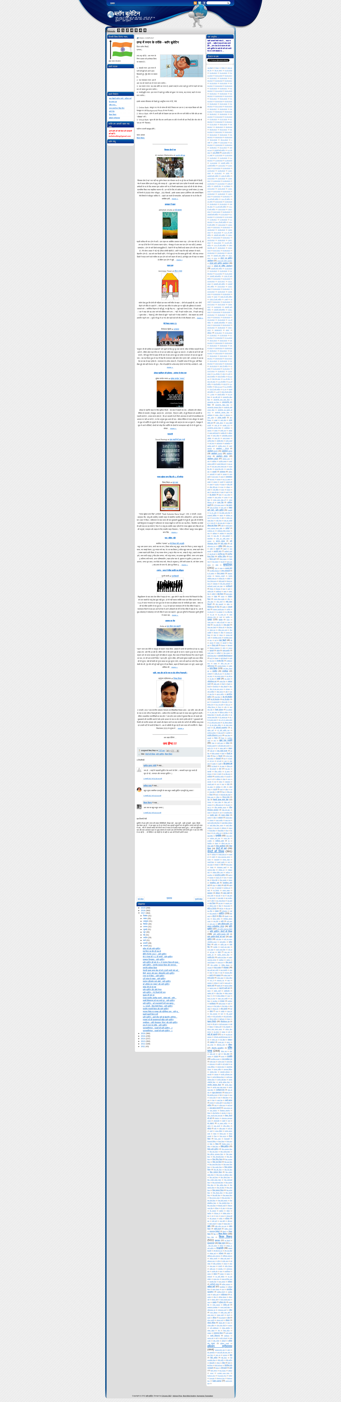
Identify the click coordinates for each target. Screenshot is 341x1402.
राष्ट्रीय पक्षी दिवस (221, 1079)
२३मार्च (226, 299)
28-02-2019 (223, 340)
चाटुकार (211, 643)
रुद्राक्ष (225, 1095)
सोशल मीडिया (211, 1323)
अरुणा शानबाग (226, 438)
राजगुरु (216, 1056)
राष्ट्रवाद (216, 1074)
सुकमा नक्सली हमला (225, 1299)
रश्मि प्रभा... (113, 105)
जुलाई (145, 929)
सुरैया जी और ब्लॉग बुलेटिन (151, 948)
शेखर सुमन (221, 1243)
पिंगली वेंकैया (212, 830)
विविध (208, 1146)
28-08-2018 (228, 348)
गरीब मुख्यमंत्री (219, 604)
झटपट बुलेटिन (220, 694)
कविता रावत (147, 785)
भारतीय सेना (210, 957)
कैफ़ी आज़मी (221, 581)
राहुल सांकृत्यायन (217, 1092)
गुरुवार (209, 619)
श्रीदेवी (228, 1253)
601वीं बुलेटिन (217, 384)
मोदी (231, 1024)
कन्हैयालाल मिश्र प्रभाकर (223, 531)
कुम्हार (221, 568)
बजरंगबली (219, 888)
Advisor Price (177, 1396)
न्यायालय (209, 805)
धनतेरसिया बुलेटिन (219, 776)
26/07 (227, 330)
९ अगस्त (212, 394)
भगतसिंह (215, 947)
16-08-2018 (226, 212)
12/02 (227, 173)
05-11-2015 (218, 106)
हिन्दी (229, 1363)
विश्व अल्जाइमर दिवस (227, 1149)
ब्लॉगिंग (215, 944)
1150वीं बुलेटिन (211, 165)
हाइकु (229, 1350)
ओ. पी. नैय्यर (215, 518)
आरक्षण (209, 482)
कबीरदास (215, 533)
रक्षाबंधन (212, 1042)
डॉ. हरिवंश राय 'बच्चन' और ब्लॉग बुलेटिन (156, 984)
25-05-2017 (211, 315)
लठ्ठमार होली (219, 1103)
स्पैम (219, 1330)
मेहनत (228, 1019)
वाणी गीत (111, 111)
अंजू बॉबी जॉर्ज (216, 397)
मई (144, 935)
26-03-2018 (216, 325)
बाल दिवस (212, 903)
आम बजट (212, 479)
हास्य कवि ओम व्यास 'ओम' (223, 1352)
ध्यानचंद (209, 781)
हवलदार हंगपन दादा (220, 1350)
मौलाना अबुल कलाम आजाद (214, 1029)
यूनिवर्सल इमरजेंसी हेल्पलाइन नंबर (222, 1037)
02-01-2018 (218, 75)
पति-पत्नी (215, 812)
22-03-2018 (226, 279)
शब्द (208, 1221)
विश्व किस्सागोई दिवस (218, 1157)
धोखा (224, 779)
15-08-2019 (213, 204)
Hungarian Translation (205, 1396)
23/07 (216, 296)
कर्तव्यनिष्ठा (210, 538)
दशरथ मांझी (223, 748)
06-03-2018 (228, 106)
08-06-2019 (219, 127)
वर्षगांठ (209, 1128)
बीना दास (228, 908)
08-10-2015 (223, 129)
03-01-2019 (223, 83)
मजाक (216, 972)
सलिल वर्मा (211, 1286)
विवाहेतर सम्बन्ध (226, 1144)
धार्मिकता (218, 779)
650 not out (218, 387)
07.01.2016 (213, 124)
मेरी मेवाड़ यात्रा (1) (170, 323)
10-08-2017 (213, 147)
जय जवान (209, 676)
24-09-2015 (217, 307)
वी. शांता (223, 1208)
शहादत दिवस (227, 1223)
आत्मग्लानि (212, 474)
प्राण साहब (210, 864)
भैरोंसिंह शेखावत (225, 965)
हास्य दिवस (210, 1355)
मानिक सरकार (222, 1003)
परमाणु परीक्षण (225, 815)
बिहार (220, 906)
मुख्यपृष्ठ (169, 898)
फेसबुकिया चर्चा (214, 883)
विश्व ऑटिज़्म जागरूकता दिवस (215, 1154)
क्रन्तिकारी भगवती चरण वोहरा (215, 586)
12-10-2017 (218, 173)
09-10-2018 (213, 140)
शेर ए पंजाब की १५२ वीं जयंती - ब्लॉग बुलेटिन (157, 957)
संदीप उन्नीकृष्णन (217, 1263)
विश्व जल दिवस (217, 1162)
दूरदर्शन (214, 764)
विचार (215, 1136)
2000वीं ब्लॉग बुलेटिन (219, 255)
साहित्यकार (224, 1294)
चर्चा (215, 640)
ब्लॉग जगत (212, 924)
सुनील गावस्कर (216, 1305)
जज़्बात (215, 663)
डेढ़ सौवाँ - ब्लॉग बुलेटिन (222, 715)
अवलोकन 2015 (222, 456)
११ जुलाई (209, 155)
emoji (211, 1373)
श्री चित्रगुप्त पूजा (218, 1251)
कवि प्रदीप (224, 543)
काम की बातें (212, 554)
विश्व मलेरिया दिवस (222, 1185)
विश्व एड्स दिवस (214, 1151)
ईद (231, 492)
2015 (143, 1036)
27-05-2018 (223, 335)
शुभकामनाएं (210, 1243)
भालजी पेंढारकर (211, 962)
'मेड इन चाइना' (218, 70)
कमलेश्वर (222, 533)
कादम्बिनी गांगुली (228, 551)
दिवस (214, 756)
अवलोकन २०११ (212, 451)
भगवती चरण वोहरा (225, 947)
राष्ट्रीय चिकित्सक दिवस (218, 1077)
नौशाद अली (227, 802)
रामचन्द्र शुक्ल (220, 1067)
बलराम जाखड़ (226, 890)
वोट (208, 1216)
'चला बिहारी (210, 68)
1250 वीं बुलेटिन (225, 176)
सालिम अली (215, 1294)
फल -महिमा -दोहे (170, 538)
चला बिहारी (222, 640)
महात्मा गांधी (210, 985)
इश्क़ (208, 492)
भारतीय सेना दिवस (221, 957)
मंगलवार (226, 968)
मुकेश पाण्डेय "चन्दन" (178, 378)
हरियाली (224, 1341)
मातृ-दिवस (215, 1001)
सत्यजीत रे (221, 1269)
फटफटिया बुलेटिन (220, 875)
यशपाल (223, 1032)
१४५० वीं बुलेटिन (225, 199)
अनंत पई (216, 425)
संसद (231, 1263)
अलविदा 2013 (222, 446)
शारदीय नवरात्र (228, 1229)
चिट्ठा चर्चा (215, 645)
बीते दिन (221, 908)
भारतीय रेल (210, 954)
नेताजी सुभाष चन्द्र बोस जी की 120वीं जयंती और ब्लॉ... (161, 970)
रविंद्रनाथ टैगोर (221, 1045)
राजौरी (218, 1064)
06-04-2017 (213, 109)
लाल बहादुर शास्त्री (215, 1108)
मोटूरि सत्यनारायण (223, 1024)
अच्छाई (215, 420)
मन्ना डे (212, 980)
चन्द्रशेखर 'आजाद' (217, 637)
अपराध (216, 430)
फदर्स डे (230, 875)
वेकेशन (228, 1211)
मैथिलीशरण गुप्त (225, 1021)
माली (229, 1003)
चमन (211, 640)
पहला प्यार (227, 820)
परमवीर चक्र (214, 815)
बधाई (208, 890)
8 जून (224, 389)
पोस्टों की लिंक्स (150, 754)
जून (144, 932)
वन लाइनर (210, 1123)
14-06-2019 (221, 194)
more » (175, 199)
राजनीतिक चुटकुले (215, 1059)
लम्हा (215, 1105)
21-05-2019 (223, 271)
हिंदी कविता (213, 1357)
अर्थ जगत (211, 443)
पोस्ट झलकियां (220, 846)
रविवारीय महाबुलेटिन (218, 1048)
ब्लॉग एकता (229, 921)
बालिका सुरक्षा (213, 906)
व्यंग (213, 1216)
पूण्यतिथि (209, 841)
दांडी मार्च (212, 751)
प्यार (208, 854)
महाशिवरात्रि (227, 991)
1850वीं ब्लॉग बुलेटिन (219, 235)
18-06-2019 (211, 230)
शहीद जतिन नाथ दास (220, 1226)
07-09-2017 (228, 122)
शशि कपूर (230, 1221)
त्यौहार (228, 743)
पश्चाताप (212, 820)
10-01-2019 (223, 142)
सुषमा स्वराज (210, 1315)
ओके (223, 518)
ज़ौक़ (227, 691)
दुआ (225, 758)
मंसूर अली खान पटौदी (212, 970)
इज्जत (221, 487)
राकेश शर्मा (212, 1054)
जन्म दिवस (213, 668)
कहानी (218, 549)
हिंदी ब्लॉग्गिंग (229, 1360)
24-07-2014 (211, 304)
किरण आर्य (213, 559)
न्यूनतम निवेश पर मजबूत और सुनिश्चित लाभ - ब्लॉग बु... (161, 1011)
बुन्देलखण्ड (224, 911)
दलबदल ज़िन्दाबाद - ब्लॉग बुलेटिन (153, 959)
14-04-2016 (226, 191)
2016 (143, 1033)
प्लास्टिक (228, 872)
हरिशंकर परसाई (224, 1343)
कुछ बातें (222, 562)
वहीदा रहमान (222, 1128)
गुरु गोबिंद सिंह (228, 612)
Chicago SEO (166, 1396)
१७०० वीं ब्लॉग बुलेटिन (220, 222)
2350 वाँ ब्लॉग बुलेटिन (216, 299)
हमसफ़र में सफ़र (170, 204)
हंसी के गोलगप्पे (223, 1338)
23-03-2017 (226, 289)
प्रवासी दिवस (210, 862)
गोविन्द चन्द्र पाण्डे (222, 630)
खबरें (229, 589)
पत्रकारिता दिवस (228, 812)
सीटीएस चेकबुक (222, 1297)
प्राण (229, 862)
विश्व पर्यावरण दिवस (216, 1172)
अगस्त (145, 927)
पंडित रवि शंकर (226, 810)
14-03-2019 (216, 191)
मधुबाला (218, 975)
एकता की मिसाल (214, 507)
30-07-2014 (218, 363)
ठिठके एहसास (219, 709)
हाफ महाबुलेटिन (211, 1352)
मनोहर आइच (220, 978)
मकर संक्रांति (224, 970)
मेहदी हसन (222, 1019)
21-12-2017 (218, 273)
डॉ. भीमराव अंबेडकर (227, 722)
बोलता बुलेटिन (216, 919)
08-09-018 (229, 127)
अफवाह (230, 430)
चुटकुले (212, 650)
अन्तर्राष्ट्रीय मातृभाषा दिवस (214, 428)
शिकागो (224, 1231)
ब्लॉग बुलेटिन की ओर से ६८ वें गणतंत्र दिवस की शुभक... (161, 962)
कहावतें (225, 549)
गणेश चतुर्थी (219, 601)
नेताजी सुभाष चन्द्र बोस (220, 800)
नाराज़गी (170, 434)
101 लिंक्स (216, 153)
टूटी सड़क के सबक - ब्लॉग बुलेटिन (154, 979)
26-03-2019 (226, 325)
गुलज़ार (221, 619)
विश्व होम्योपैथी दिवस (224, 1203)
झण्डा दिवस (217, 697)
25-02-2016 (216, 312)
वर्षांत (215, 1128)
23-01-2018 (221, 286)
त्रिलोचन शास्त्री (211, 746)
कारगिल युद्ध (221, 554)
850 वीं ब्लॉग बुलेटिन (227, 392)
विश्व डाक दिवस (228, 1162)
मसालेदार (209, 983)
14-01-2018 (221, 188)
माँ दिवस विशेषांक (220, 996)
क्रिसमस (218, 589)
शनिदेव (220, 1218)
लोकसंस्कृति (216, 1121)
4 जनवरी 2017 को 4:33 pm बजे (152, 795)
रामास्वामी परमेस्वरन (225, 1072)
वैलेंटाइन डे (217, 1213)
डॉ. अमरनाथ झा (223, 717)
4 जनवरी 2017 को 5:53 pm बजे (152, 813)
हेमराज (217, 1368)
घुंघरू (215, 635)
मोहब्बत (211, 1027)
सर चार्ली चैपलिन (219, 1276)
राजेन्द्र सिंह (229, 1061)
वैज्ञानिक (209, 1213)
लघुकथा (212, 1103)
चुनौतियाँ (219, 653)
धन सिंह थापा (227, 774)
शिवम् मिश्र (210, 1237)
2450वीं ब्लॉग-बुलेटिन (219, 309)
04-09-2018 (218, 96)
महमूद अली (227, 983)
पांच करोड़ (216, 828)
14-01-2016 (211, 188)
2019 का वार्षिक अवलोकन (223, 266)
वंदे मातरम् (178, 210)
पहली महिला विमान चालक (216, 825)
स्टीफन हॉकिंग (210, 1325)
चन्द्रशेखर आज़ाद (228, 637)
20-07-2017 (216, 250)
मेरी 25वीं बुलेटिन (228, 1016)
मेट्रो (222, 1014)
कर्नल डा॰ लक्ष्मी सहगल (223, 538)
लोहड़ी (223, 1121)
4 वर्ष (229, 374)
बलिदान (218, 893)
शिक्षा (215, 1234)
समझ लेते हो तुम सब (149, 987)
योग (208, 1039)
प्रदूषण (209, 859)
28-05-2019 (213, 345)
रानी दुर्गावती (225, 1064)
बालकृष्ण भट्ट (228, 903)
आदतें (218, 474)
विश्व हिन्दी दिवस (211, 1200)
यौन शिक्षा (222, 1039)
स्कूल (228, 1323)
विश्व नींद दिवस (228, 1169)
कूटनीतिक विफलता (214, 571)
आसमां (211, 484)
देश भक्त (227, 769)
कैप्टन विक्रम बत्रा (211, 581)
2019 (143, 908)
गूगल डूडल (227, 625)
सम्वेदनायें (209, 1276)
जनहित (230, 666)
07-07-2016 (223, 119)
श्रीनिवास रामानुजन (227, 1256)
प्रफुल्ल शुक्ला (226, 859)
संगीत (218, 1261)
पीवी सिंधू (225, 833)
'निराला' (217, 68)
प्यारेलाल (214, 854)
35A (223, 374)
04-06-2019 (223, 93)
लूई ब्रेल (224, 1113)
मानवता (222, 1001)
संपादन (225, 1263)
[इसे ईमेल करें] (170, 751)
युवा (222, 1034)
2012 (143, 1044)
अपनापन (209, 430)
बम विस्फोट (216, 890)
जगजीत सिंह (220, 661)
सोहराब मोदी (222, 1323)
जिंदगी (223, 684)
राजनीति (229, 1056)
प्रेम (222, 864)
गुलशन (228, 619)
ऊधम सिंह (220, 502)
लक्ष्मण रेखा (219, 1100)
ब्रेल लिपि (215, 921)
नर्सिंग (224, 787)
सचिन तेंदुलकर (228, 1266)
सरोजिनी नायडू (214, 1284)
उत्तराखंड (209, 497)
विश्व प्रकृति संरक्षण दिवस (214, 1180)
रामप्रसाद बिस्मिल (228, 1069)
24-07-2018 (221, 304)
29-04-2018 (213, 356)
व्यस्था (222, 1216)
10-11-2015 (223, 147)
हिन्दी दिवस (210, 1365)
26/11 (209, 333)
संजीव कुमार (225, 1261)
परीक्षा (214, 817)
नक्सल (220, 781)
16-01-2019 (221, 209)
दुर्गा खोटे (230, 758)
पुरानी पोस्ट (198, 899)
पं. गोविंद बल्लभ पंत (218, 805)
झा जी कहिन (226, 699)
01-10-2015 (223, 73)
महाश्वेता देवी (210, 993)
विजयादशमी (227, 1139)
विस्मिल (217, 1208)
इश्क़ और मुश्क (215, 492)
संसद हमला (212, 1266)
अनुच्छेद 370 (226, 425)
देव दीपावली (214, 766)
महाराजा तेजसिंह (228, 985)
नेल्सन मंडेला (217, 802)
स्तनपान (230, 1325)
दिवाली (220, 756)
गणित (228, 599)
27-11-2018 (228, 338)
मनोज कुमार (210, 978)
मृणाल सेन (229, 1011)
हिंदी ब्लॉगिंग (221, 1360)
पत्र (221, 812)
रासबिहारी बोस (220, 1090)
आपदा (222, 477)
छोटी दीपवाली (224, 658)
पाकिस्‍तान (224, 828)
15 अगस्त (210, 201)
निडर (223, 792)
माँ (213, 996)
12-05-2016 (211, 171)
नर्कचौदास (218, 787)
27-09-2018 (218, 338)
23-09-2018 (226, 294)
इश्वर (222, 492)
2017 (143, 913)
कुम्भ (216, 568)
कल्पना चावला (220, 541)
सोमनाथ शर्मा (220, 1320)
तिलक (222, 738)
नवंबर (145, 918)
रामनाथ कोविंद (217, 1069)
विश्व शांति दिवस (216, 1195)
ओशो (222, 525)
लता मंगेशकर (227, 1103)
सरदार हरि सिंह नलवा (227, 1279)
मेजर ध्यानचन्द (213, 1014)
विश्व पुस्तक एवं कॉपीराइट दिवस (224, 1175)
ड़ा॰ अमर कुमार (213, 712)
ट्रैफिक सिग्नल (211, 707)
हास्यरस (225, 1355)
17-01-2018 (224, 214)
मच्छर (211, 972)
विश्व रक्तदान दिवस (218, 1190)
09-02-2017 (218, 132)
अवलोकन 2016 (212, 459)
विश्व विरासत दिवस (218, 1193)
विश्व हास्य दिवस (226, 1198)
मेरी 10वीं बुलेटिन (217, 1016)
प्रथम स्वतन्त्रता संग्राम (224, 857)
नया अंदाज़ (210, 787)
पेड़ (229, 841)
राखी (219, 1054)
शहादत (220, 1223)
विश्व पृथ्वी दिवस (214, 1177)
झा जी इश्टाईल (227, 697)
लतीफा (209, 1105)
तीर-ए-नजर (178, 271)
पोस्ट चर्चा (210, 846)
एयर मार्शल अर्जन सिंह (224, 513)
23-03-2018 (211, 291)
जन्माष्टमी (209, 673)
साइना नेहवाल (215, 1289)
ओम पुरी (213, 523)
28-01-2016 (213, 340)
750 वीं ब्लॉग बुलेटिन (215, 389)
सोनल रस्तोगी (210, 1320)
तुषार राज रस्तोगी (225, 740)
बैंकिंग (220, 916)
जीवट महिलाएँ (224, 686)
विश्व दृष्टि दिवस (218, 1169)
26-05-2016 (211, 327)
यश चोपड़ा (216, 1032)
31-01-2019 (216, 369)
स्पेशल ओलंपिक (226, 1328)
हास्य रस (218, 1355)
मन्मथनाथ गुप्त (220, 980)
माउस (228, 996)
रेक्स (219, 1097)
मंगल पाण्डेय (217, 967)
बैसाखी (226, 916)
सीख (215, 1297)
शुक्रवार (217, 1240)
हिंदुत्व (218, 1363)
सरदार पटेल (216, 1279)
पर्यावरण (220, 817)
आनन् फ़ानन (215, 477)
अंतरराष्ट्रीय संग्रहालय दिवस (214, 407)
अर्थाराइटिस (227, 443)
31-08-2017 (221, 371)
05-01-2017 (213, 98)
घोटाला (221, 635)
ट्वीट (225, 707)
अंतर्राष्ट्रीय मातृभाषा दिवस (222, 412)
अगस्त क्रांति (222, 417)
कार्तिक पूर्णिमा (222, 556)
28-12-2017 (223, 351)
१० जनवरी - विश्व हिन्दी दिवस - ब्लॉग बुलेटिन (157, 1006)
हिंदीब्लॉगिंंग (212, 1363)
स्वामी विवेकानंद (215, 1335)
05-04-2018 (218, 101)
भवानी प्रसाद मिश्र (220, 949)
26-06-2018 (221, 327)
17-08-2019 (223, 219)
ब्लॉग (222, 921)
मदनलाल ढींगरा (228, 972)
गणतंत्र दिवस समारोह (219, 599)
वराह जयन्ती (217, 1126)
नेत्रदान (209, 802)
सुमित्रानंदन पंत (211, 1310)
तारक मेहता (227, 735)
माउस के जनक (211, 998)
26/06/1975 (218, 330)
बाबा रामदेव (220, 898)
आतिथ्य (230, 471)
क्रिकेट (211, 589)
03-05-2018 (228, 86)
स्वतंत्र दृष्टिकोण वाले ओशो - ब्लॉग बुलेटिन (157, 981)
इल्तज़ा (228, 489)
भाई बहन (212, 952)
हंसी (217, 1338)
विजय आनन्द (223, 1136)
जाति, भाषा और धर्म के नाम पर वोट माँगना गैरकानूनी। (170, 673)
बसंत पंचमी (226, 893)
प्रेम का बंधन (229, 864)
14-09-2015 (216, 196)
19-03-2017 (226, 237)
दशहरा (230, 748)
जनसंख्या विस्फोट (221, 666)
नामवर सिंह (212, 792)
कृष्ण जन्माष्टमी (225, 571)
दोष (215, 774)
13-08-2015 (226, 181)
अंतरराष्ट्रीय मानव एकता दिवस (222, 399)
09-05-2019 (223, 135)
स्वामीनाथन (226, 1335)
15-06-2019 (228, 201)
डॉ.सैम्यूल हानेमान (211, 733)
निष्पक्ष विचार (177, 678)
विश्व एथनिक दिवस (225, 1151)
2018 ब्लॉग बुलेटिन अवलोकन (224, 261)
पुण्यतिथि (218, 835)
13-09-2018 (211, 183)
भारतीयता (221, 960)
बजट (213, 888)
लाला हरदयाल (213, 1110)
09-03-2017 (228, 132)
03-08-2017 (223, 88)
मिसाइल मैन (215, 1009)
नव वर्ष (215, 789)
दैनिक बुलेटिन (218, 771)
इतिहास (228, 487)
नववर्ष (221, 789)
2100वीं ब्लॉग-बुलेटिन (215, 276)
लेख (229, 1113)
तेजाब (213, 743)
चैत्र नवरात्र (227, 653)
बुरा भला (175, 482)
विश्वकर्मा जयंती (222, 1205)
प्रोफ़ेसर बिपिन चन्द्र (218, 872)
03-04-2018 (218, 86)
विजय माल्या (217, 1139)
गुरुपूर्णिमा (228, 617)
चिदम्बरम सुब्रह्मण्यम (215, 648)
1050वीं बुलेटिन (226, 153)
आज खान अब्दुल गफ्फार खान (219, 466)
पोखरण (216, 843)
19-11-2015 (217, 243)
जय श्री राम (229, 676)
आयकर (218, 479)
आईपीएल (214, 461)
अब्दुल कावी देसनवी (214, 433)
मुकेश (211, 1011)
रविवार (230, 1045)
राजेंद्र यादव (213, 1061)
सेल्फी (208, 1318)
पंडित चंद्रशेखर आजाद (220, 807)
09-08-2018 (228, 137)
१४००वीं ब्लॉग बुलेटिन (212, 199)
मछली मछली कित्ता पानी (150, 1014)
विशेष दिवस (215, 1146)
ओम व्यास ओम (221, 523)
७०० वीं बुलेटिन (228, 387)
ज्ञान (231, 691)
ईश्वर (220, 495)
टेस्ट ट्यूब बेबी (219, 704)
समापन (228, 1274)
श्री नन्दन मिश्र (228, 1251)
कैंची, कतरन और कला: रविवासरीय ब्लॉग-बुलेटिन (158, 973)
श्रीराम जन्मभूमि (213, 1258)
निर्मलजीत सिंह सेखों (225, 794)
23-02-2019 (216, 289)
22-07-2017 (221, 281)
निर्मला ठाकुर (210, 797)
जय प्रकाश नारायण (219, 676)
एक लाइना (229, 505)
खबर (224, 589)
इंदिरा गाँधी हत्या (214, 487)
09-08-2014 (218, 137)
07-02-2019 (218, 117)
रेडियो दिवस (225, 1097)
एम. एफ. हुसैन (213, 513)
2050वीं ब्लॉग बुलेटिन (216, 268)
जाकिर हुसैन (216, 684)
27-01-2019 (228, 333)
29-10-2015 (228, 358)
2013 (143, 1041)
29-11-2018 (213, 361)
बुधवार (217, 911)
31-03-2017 (226, 369)
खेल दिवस (220, 594)
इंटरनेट (217, 484)
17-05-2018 (218, 217)
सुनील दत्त (226, 1305)
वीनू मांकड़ (229, 1208)
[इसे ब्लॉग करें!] (172, 751)
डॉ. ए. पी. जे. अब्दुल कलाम (225, 720)
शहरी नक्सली (212, 1223)
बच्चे (225, 885)
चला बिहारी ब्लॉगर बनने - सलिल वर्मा (120, 98)
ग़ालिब (228, 604)
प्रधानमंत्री (216, 859)
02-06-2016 (223, 78)
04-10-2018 (228, 96)
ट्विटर (219, 707)
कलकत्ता (209, 541)
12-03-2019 (216, 168)
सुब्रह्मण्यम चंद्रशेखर (212, 1307)
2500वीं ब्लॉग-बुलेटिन (219, 322)
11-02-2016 (228, 155)
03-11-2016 (218, 91)
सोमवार (228, 1320)
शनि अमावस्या (213, 1218)
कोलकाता (215, 583)
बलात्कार (209, 893)
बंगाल (214, 885)
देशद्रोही (209, 771)
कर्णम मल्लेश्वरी (226, 536)
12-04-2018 (226, 168)
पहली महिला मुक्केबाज (227, 823)
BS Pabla (223, 1370)
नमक (223, 784)
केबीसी (228, 578)
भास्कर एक (220, 962)
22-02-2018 (216, 279)
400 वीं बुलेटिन (211, 376)
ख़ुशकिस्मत (218, 591)
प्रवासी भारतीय (220, 862)
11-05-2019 (223, 158)
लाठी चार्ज (230, 1105)
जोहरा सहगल (220, 691)
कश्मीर (211, 549)
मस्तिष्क (216, 983)
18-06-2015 (226, 227)
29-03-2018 (228, 353)
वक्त (229, 1121)
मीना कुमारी (224, 1009)
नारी (218, 792)
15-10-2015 (223, 204)
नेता (208, 799)
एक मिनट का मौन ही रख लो (152, 951)
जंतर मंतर (211, 661)
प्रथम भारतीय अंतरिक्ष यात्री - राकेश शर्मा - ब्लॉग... (159, 998)
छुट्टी (211, 658)
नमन (228, 784)
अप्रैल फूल (223, 430)
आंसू (208, 461)
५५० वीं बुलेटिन (222, 381)
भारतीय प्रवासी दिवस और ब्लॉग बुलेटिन (156, 1009)
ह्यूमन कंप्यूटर (214, 1370)
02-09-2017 (228, 80)
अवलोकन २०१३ (216, 454)
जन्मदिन (214, 671)
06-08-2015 (218, 111)
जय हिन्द (212, 679)
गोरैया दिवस (229, 627)
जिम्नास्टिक (215, 686)
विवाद (217, 1144)
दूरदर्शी (219, 764)
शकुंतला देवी (229, 1216)
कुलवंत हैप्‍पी (228, 568)
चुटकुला (230, 648)
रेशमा (213, 1100)
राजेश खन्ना (212, 1064)
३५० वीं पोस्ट (216, 374)
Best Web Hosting (189, 1396)
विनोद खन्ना (229, 1141)
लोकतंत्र (217, 1118)
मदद (221, 972)
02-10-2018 (213, 83)
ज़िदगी (228, 684)
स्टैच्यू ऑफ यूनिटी (221, 1325)
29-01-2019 (218, 353)
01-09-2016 (213, 73)
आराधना (215, 482)
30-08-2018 (228, 363)
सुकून (208, 1302)
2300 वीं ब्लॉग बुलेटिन (226, 296)
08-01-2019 (223, 124)
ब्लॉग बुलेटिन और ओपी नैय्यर (152, 990)
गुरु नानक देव (222, 614)
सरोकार (230, 1281)
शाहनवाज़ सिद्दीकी (215, 1231)
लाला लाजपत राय (228, 1108)
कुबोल (217, 565)
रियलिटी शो (227, 1092)
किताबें (230, 556)
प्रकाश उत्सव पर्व (222, 854)
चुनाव (218, 650)
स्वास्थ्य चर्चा (210, 1338)
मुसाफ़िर (222, 1011)
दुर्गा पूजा (212, 761)
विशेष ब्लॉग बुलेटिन (212, 1149)
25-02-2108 (226, 312)
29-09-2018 (218, 358)
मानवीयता (230, 1001)
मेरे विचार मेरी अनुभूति (177, 543)
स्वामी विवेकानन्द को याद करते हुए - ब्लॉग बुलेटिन (159, 1000)
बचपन (219, 885)
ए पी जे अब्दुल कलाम (219, 505)
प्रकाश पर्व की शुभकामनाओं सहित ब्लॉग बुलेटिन (158, 1020)
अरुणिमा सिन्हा (210, 441)
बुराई (231, 911)
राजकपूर (209, 1056)
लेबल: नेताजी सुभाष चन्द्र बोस (214, 1115)
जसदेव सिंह (222, 681)
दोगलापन (209, 774)
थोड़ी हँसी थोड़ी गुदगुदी (223, 746)
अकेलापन (228, 415)
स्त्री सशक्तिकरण (214, 1328)
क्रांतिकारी (229, 586)
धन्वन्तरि (228, 776)
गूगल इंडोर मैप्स (217, 625)
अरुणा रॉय (217, 438)
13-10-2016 (221, 183)
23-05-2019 (221, 291)
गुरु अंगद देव (210, 612)
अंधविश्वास (209, 415)
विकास (214, 1133)
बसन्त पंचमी (210, 895)
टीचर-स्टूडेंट (225, 702)
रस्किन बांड (224, 1051)
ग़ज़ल (215, 596)
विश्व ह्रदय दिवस (211, 1205)
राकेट (231, 1051)
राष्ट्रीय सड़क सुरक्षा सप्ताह (219, 1087)
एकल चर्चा (223, 507)
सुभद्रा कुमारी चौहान (225, 1307)
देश (220, 769)
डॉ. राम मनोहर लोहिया (215, 725)
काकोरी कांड (217, 551)
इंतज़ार (223, 484)
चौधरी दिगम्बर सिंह (211, 656)
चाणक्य (218, 643)
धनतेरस (209, 776)
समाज (215, 1274)
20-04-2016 (221, 248)
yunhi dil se (180, 155)
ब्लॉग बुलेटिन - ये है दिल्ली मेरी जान (154, 992)
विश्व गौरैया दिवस (217, 1159)
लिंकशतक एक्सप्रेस (225, 1110)
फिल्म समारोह (223, 880)
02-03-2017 (213, 78)
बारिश (212, 901)
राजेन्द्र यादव (221, 1061)
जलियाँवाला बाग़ (211, 681)
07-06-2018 (213, 119)
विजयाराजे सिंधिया (211, 1141)
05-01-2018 (223, 98)
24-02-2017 (216, 302)
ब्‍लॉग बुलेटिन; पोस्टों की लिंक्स (221, 931)
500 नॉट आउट (216, 379)
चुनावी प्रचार (210, 653)
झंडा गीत (212, 694)
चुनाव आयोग (226, 650)
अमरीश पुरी (223, 433)
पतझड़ (209, 812)
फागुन (225, 877)
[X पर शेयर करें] (175, 751)
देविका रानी (229, 766)
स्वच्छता (209, 1333)
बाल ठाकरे (230, 901)
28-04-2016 (218, 343)
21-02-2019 (228, 268)
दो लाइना (227, 771)
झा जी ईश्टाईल (215, 699)
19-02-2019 (216, 237)
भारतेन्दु (228, 960)
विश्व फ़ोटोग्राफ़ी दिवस (217, 1182)
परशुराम (209, 817)
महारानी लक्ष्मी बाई (224, 988)
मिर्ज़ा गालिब (225, 1006)
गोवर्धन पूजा (212, 630)
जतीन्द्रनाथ (210, 666)
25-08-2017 (216, 317)
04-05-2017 (213, 93)
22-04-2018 (211, 281)
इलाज (222, 489)
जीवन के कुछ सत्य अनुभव (216, 689)
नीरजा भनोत (226, 797)
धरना (208, 779)
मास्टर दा (209, 1006)
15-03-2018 (218, 201)
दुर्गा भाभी (219, 761)
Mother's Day (221, 1378)
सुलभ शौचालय (214, 1312)
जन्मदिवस (225, 671)
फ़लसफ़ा (211, 877)
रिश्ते (221, 1095)
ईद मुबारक (213, 495)
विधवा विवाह (221, 1141)
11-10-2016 (213, 163)
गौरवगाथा (216, 632)
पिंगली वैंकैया (221, 830)
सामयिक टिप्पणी (221, 1292)
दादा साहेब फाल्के (222, 751)
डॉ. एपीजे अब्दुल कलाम (214, 722)
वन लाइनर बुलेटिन (222, 1123)
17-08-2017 (213, 219)
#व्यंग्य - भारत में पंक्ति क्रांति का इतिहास (170, 570)
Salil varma (216, 1381)
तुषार (215, 740)
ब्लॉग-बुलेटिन (223, 942)
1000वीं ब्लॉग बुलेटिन (219, 150)
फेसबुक (230, 880)
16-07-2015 (216, 212)
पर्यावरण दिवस (229, 817)
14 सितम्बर (227, 186)
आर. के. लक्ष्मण (226, 479)
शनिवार (227, 1218)
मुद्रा (217, 1011)
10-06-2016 (218, 145)
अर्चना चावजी (229, 441)
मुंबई (231, 1009)
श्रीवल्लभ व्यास (211, 1261)
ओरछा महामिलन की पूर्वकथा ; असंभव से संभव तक (170, 373)
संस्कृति (220, 1266)
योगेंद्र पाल (214, 1039)
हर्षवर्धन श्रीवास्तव (114, 118)
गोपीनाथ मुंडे (221, 627)
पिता (227, 830)
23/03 (209, 296)
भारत (219, 952)
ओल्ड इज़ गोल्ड (212, 526)
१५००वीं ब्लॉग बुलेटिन (220, 206)
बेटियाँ (214, 916)
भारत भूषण (227, 952)
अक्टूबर (145, 921)
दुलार (225, 761)
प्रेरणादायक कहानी (221, 867)
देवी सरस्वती (213, 769)
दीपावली (218, 758)
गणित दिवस (210, 601)
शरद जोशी (222, 1221)
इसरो (227, 492)
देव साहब (222, 766)
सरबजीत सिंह (213, 1281)
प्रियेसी (216, 864)
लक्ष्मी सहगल (228, 1100)
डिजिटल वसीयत (224, 712)
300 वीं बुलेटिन (224, 366)
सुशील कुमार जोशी (149, 765)
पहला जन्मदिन (219, 820)
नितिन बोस (229, 792)
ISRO (230, 1375)
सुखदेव (214, 1302)
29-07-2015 (223, 356)
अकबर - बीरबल (219, 415)
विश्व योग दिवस (220, 1187)
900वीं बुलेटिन (221, 394)
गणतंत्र (222, 596)
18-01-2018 (221, 225)
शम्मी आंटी (214, 1221)
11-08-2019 (228, 160)
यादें (229, 1032)
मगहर (231, 970)
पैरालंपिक (209, 843)
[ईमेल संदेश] (167, 751)
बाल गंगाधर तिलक (220, 901)
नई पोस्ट (141, 899)
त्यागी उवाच (220, 743)
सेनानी (228, 1315)
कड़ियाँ (227, 528)
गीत (218, 607)
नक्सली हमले (210, 784)
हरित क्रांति (216, 1341)
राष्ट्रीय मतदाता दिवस (214, 1085)
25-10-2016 (211, 320)
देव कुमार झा (113, 102)
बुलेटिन (221, 913)
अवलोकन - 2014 (222, 448)
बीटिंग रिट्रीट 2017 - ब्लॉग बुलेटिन (154, 954)
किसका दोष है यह (170, 150)
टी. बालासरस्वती (215, 702)
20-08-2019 (211, 253)
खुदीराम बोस (210, 591)
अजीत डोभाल (219, 423)
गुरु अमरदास (219, 612)
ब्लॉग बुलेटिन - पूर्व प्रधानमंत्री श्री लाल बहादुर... (159, 1003)
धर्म (213, 779)
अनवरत (176, 329)
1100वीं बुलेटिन (225, 163)
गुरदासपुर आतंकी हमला (218, 609)
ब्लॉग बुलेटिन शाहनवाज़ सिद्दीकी (224, 929)
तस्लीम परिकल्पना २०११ (214, 735)
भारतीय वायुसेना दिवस (223, 954)
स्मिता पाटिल (226, 1330)
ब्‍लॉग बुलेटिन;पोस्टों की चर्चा (216, 937)
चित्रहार (223, 645)
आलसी (221, 482)
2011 (143, 1046)
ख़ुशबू (225, 591)
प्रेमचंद (211, 867)
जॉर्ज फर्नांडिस (210, 691)
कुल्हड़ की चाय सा (148, 995)
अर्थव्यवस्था (219, 443)
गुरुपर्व (220, 617)
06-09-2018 (223, 114)
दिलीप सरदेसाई (215, 753)
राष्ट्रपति (209, 1074)
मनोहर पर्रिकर (229, 978)
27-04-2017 (213, 335)
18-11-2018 (217, 232)
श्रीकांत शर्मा (213, 1253)
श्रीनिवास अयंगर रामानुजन (213, 1256)
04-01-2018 (228, 91)
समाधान (222, 1274)
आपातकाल (229, 477)
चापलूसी (224, 643)
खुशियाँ (213, 594)
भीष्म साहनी (229, 962)
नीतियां (217, 797)
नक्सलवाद (227, 781)
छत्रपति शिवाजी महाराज (225, 656)
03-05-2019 (213, 88)
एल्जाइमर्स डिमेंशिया (212, 515)
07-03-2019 (228, 117)
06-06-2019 (223, 109)
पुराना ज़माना (229, 836)
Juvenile (211, 1378)
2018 (143, 910)
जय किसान (227, 673)
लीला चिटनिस (216, 1113)
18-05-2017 (216, 227)
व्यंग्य (217, 1216)
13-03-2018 (221, 178)
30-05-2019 (223, 361)
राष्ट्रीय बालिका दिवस (150, 968)
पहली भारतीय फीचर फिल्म (213, 823)
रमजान (228, 1042)
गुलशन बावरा (210, 622)
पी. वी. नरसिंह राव (216, 833)
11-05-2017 (213, 158)
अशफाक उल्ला (226, 459)
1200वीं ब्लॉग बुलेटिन (212, 176)
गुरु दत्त (212, 614)
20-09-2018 (221, 253)
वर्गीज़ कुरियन (226, 1126)
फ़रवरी (145, 943)
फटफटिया (209, 875)
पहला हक (170, 265)
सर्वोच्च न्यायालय (226, 1284)
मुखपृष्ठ (112, 3)
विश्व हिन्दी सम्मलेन (222, 1200)
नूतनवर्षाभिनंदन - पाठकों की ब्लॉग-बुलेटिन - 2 (157, 1028)
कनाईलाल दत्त (210, 531)
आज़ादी (214, 471)
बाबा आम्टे (229, 895)
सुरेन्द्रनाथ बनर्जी (222, 1310)
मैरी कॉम (215, 1024)
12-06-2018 (221, 171)
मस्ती (221, 983)
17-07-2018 (228, 217)
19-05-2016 (211, 240)
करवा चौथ (216, 536)
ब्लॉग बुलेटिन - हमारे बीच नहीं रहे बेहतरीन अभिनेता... (160, 1017)
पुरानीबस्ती (175, 576)
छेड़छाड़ (216, 658)
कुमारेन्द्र (227, 564)
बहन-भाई (218, 895)
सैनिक (214, 1318)
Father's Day (211, 1375)
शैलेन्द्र (221, 1245)
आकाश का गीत (170, 621)
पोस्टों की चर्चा (221, 848)
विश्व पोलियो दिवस (225, 1177)
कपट (208, 533)
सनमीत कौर (214, 1271)
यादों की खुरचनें (212, 1034)
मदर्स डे (211, 975)
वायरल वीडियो (218, 1131)
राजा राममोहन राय (227, 1059)
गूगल (208, 625)
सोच (228, 1318)
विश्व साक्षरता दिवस (227, 1195)
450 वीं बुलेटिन (222, 376)
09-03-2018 (213, 135)
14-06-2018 (211, 194)
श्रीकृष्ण (221, 1253)
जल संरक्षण (227, 679)
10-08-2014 (228, 145)
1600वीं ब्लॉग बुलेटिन (212, 214)
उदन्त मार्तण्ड (218, 497)
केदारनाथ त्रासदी (219, 576)
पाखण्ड (230, 828)
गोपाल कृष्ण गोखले (211, 627)
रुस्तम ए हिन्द (212, 1097)
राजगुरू (222, 1056)
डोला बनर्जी (221, 733)
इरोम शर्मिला (216, 489)
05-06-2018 (213, 104)
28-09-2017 (213, 351)
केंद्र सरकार (220, 573)
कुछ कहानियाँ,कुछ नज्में (177, 439)
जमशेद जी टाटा (218, 673)
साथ (223, 1289)
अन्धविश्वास (227, 428)
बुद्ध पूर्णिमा (209, 911)
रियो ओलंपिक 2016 (212, 1095)
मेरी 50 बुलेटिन (213, 1019)
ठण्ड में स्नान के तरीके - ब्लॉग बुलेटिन (155, 1025)
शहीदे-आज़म (217, 1229)
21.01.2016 (228, 273)
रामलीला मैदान (213, 1072)
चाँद (231, 640)
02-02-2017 (228, 75)
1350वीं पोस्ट (217, 186)
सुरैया (230, 1310)
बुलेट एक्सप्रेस (213, 913)
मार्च (144, 940)
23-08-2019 (216, 294)
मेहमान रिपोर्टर (211, 1021)
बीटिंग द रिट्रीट (211, 908)
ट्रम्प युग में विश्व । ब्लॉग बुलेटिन (153, 976)
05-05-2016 (228, 101)
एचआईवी (230, 510)
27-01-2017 (218, 333)
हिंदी (231, 1355)
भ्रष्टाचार (209, 967)
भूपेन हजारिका (214, 965)
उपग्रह (226, 497)
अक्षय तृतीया (210, 417)
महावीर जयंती (217, 991)
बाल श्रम (220, 903)
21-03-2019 (213, 271)
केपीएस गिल (222, 578)
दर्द (216, 748)
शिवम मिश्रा (222, 1234)
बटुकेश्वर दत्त (227, 888)
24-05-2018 (226, 302)
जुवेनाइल (228, 689)
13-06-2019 (216, 181)
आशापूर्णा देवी (229, 482)
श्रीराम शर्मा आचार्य (225, 1258)
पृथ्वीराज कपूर (219, 841)
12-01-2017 (222, 165)
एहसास (221, 515)
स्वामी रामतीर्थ (229, 1333)
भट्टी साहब (210, 949)
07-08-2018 (218, 122)
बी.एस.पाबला (227, 906)
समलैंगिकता (227, 1271)
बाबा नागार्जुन (213, 898)
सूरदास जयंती (220, 1315)
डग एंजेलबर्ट (229, 709)
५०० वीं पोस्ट (226, 379)
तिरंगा (216, 738)
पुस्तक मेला (227, 838)
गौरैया (222, 632)
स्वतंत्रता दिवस (218, 1333)
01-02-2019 (228, 70)
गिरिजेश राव (210, 607)
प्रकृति (213, 857)
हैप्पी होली (224, 1368)
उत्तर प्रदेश (227, 495)
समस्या (209, 1274)
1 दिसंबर (215, 142)
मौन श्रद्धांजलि (226, 1027)
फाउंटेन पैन (218, 877)
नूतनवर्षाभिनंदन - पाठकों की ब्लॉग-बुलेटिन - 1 (157, 1031)
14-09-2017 (226, 196)
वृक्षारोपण (221, 1211)
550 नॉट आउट (211, 381)
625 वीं (225, 384)
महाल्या (209, 991)
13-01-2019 (211, 178)
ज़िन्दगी (209, 686)
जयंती (218, 679)
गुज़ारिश (224, 607)
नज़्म (218, 784)
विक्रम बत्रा (223, 1133)
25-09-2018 (226, 317)
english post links (223, 1373)
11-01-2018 (218, 155)
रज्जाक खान (221, 1042)
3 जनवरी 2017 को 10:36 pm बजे (152, 778)
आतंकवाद (222, 471)
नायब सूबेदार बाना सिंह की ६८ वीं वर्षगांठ (170, 477)
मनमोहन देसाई (226, 975)
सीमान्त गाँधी (215, 1299)
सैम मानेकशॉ (222, 1318)
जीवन (231, 686)
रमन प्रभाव (210, 1045)
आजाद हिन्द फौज (219, 469)
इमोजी (208, 489)
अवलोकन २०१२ (227, 451)
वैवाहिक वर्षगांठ (226, 1213)
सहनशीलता (222, 1287)
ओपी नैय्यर (218, 520)
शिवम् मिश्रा (112, 115)
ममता (228, 980)
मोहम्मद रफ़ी (218, 1027)
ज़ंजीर (231, 658)
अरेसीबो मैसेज (220, 441)
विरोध (211, 1144)
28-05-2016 (228, 343)
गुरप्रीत (228, 609)
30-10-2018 (213, 366)
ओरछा (228, 523)
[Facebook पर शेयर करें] (177, 751)
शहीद (209, 1226)
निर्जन (216, 794)
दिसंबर (145, 916)
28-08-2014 (218, 348)
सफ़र (221, 1271)
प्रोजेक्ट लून (221, 870)
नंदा (215, 781)
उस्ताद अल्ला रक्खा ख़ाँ (219, 500)
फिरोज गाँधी (214, 880)
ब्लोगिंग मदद (223, 944)
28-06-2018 (223, 345)
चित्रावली (230, 645)
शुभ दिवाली (227, 1240)
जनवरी (145, 946)
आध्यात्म (225, 474)
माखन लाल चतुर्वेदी (223, 998)
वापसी (211, 1131)
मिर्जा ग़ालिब (217, 1006)
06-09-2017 (213, 114)
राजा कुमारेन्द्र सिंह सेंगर (116, 108)
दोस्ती (219, 774)
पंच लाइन (228, 805)
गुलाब (228, 622)
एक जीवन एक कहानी (173, 626)
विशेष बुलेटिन (225, 1146)
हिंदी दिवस (224, 1357)
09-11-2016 (224, 140)
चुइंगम (224, 648)
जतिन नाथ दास (225, 663)
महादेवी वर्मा (219, 985)
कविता (220, 546)
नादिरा (226, 789)
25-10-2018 (221, 320)
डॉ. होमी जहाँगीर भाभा (223, 730)
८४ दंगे (217, 392)
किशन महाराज (223, 559)
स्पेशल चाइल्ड (210, 1330)
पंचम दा (209, 807)
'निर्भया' (223, 68)
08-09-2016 (213, 129)
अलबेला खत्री (211, 446)
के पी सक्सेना (210, 573)
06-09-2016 (228, 111)
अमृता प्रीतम (216, 435)
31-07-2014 (211, 371)
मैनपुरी (208, 1024)
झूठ (208, 702)
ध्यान (229, 779)
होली (231, 1368)
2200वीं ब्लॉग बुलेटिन (219, 284)
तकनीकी (228, 733)
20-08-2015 (226, 250)
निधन (211, 794)
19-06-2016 (221, 240)
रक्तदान (230, 1039)
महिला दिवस (219, 993)
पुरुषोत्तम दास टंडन (215, 838)
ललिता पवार (222, 1105)
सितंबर (145, 924)
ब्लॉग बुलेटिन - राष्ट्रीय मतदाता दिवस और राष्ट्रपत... (160, 965)
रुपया (231, 1095)
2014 (143, 1039)
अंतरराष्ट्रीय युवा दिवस (213, 402)
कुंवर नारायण (215, 562)
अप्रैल (145, 937)
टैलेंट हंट (228, 704)
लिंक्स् (208, 1113)
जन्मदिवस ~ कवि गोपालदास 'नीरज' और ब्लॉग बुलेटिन (160, 1022)
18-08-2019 (221, 230)
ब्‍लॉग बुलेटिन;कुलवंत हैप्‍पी (221, 934)
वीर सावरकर (213, 1211)
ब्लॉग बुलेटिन (127, 13)
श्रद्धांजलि (220, 1248)
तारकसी (209, 738)
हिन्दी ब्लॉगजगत (218, 1365)
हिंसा (223, 1363)
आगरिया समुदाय (223, 461)
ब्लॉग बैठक (218, 939)
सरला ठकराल (222, 1281)
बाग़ (224, 895)
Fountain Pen (222, 1375)
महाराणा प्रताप (213, 988)
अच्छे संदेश (223, 420)
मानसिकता (213, 1003)
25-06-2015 (221, 315)
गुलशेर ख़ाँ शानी (220, 622)
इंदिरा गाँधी (229, 484)
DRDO (230, 1370)
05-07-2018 (223, 104)
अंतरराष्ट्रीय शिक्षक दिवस (222, 405)
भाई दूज (230, 949)
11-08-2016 (218, 160)
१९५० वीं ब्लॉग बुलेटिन (220, 245)
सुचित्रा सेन (222, 1302)
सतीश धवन (212, 1269)
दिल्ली (223, 753)
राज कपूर (226, 1054)
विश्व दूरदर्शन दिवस (217, 1167)
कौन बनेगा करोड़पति (225, 583)
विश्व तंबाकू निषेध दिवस (215, 1164)
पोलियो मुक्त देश (225, 843)
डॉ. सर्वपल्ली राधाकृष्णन (220, 727)
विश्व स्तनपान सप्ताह (215, 1198)
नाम (231, 789)
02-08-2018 (218, 80)
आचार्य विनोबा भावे (221, 464)
